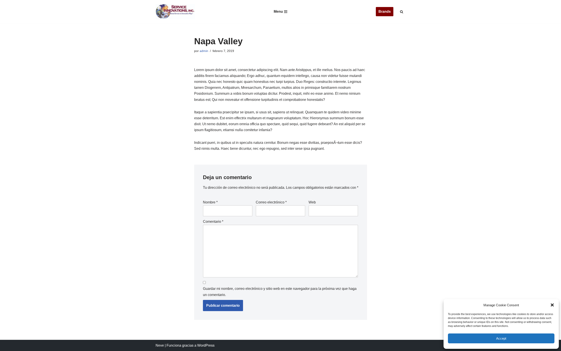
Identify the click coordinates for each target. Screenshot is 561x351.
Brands (384, 11)
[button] (552, 305)
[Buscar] (401, 11)
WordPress (206, 345)
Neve (160, 345)
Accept (501, 338)
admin (204, 51)
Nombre (210, 202)
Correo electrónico (271, 202)
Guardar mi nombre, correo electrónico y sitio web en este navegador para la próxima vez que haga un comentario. (280, 291)
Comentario (213, 221)
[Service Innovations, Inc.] (175, 11)
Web (312, 202)
